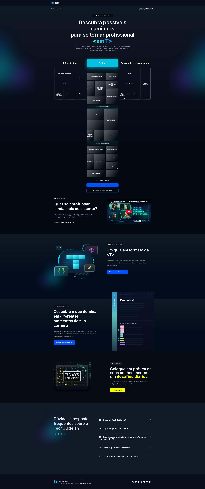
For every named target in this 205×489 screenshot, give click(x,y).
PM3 (63, 481)
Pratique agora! (56, 9)
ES (152, 8)
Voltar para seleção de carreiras (103, 190)
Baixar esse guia (102, 185)
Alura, (60, 481)
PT (142, 8)
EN (147, 8)
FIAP (66, 481)
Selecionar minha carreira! (117, 272)
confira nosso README (85, 483)
